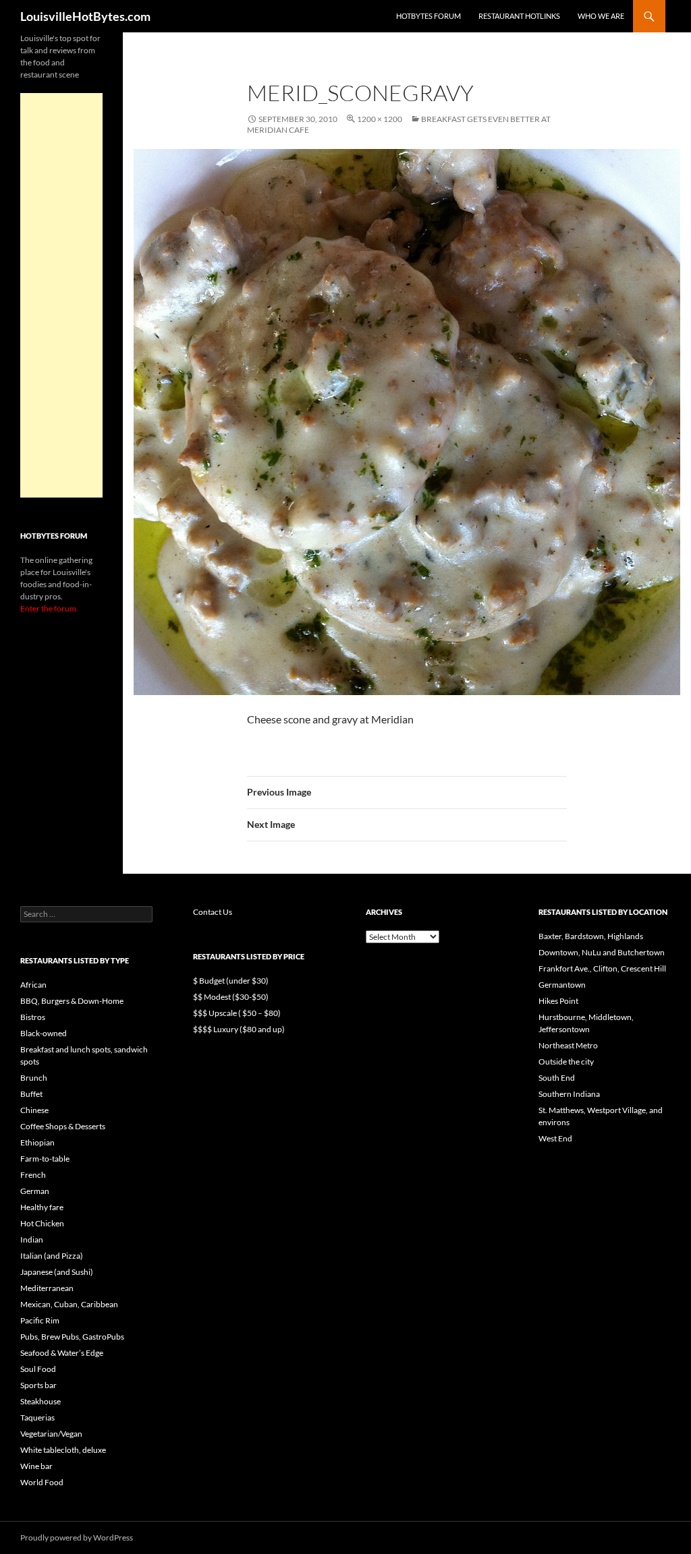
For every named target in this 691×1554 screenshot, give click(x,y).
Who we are (601, 15)
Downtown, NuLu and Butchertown (601, 952)
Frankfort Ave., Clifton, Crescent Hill (602, 968)
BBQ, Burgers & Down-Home (71, 1001)
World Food (41, 1482)
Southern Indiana (569, 1094)
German (34, 1191)
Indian (31, 1239)
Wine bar (36, 1466)
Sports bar (38, 1385)
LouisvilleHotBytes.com (85, 16)
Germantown (562, 985)
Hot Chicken (42, 1223)
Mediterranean (47, 1288)
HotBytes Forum (428, 15)
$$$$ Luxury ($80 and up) (239, 1029)
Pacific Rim (39, 1320)
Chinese (34, 1110)
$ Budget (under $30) (231, 981)
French (33, 1175)
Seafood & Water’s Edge (61, 1353)
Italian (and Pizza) (51, 1256)
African (33, 985)
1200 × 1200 (379, 119)
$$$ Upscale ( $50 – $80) (237, 1013)
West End (555, 1138)
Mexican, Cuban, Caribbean (69, 1304)
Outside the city (566, 1061)
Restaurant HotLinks (519, 15)
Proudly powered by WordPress (76, 1537)
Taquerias (37, 1417)
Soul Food (38, 1369)
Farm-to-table (45, 1159)
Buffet (31, 1094)
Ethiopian (37, 1142)
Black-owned (43, 1033)
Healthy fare (41, 1207)
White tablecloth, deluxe (63, 1450)
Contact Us (212, 912)
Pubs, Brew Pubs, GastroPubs (72, 1337)
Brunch (33, 1078)
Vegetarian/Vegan (51, 1434)
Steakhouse (40, 1401)
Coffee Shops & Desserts (62, 1126)
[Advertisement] (61, 295)
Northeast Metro (568, 1045)
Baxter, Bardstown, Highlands (590, 936)
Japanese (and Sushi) (56, 1272)
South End (556, 1078)
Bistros (32, 1017)
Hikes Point (558, 1001)
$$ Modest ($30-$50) (231, 997)
